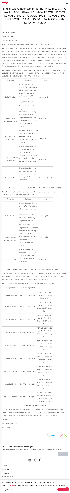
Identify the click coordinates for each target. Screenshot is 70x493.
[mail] (61, 435)
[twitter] (53, 435)
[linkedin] (57, 435)
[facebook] (49, 435)
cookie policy (11, 485)
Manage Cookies (7, 490)
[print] (65, 435)
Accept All (63, 490)
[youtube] (30, 460)
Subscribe (63, 454)
